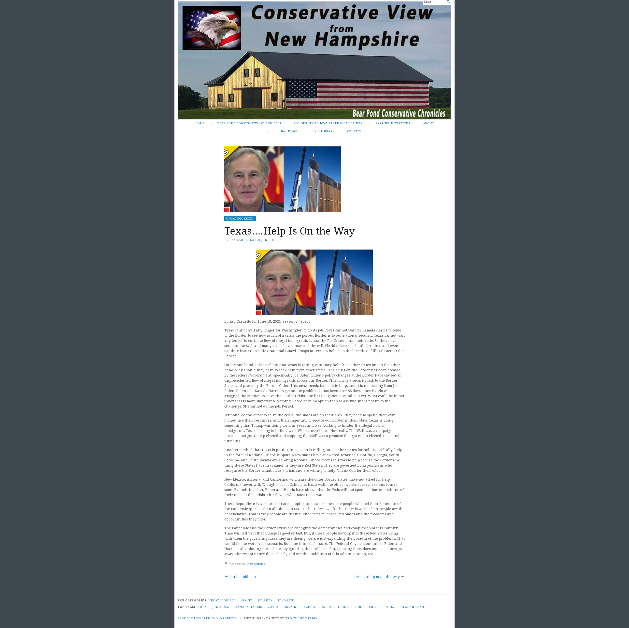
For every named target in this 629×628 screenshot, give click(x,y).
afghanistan (412, 607)
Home (200, 123)
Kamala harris (248, 607)
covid (273, 607)
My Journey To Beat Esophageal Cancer (328, 123)
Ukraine (291, 607)
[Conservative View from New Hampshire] (314, 60)
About (428, 123)
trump (343, 607)
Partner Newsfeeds (393, 123)
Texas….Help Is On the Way (377, 576)
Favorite (286, 600)
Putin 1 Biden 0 (242, 576)
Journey (265, 600)
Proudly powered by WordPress (207, 618)
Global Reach (286, 131)
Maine (247, 600)
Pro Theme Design (301, 618)
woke (390, 607)
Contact (354, 131)
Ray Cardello (241, 240)
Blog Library (322, 131)
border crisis (367, 607)
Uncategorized (240, 218)
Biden (201, 607)
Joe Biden (220, 607)
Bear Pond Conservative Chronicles (249, 123)
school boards (318, 607)
